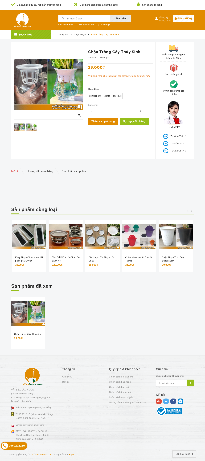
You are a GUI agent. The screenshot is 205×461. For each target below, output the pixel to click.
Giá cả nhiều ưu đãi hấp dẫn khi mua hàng (39, 4)
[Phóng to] (79, 115)
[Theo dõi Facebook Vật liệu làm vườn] (173, 401)
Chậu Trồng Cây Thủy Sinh (28, 334)
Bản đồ (66, 382)
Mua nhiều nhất (87, 24)
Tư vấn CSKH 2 (178, 143)
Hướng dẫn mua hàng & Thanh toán (127, 402)
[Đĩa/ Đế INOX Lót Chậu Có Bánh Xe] (66, 236)
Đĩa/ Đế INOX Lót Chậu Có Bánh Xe (66, 259)
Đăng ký (164, 17)
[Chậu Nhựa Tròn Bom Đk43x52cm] (176, 236)
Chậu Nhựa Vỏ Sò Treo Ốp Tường (139, 259)
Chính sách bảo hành (120, 382)
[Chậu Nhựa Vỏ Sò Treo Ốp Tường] (139, 236)
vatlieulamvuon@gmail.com (30, 425)
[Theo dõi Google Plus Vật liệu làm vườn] (159, 401)
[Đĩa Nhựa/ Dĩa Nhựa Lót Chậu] (102, 236)
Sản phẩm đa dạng (152, 4)
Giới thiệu (67, 376)
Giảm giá (106, 24)
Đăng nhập (165, 20)
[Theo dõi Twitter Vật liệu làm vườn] (166, 401)
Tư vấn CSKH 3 (178, 150)
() (184, 18)
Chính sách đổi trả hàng (121, 376)
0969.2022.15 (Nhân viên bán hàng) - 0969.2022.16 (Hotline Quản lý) (34, 416)
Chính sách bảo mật (119, 387)
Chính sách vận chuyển (121, 397)
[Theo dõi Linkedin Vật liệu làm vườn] (180, 401)
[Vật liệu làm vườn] (32, 376)
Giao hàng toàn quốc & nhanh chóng (99, 4)
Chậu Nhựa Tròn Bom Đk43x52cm (173, 259)
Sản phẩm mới (65, 24)
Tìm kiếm (121, 18)
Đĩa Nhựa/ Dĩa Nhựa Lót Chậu (101, 259)
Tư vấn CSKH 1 (178, 136)
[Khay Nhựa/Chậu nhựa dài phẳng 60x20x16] (29, 236)
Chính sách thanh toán (120, 392)
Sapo (71, 454)
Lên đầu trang (183, 454)
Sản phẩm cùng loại (34, 209)
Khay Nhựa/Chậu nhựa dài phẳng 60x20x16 (29, 259)
